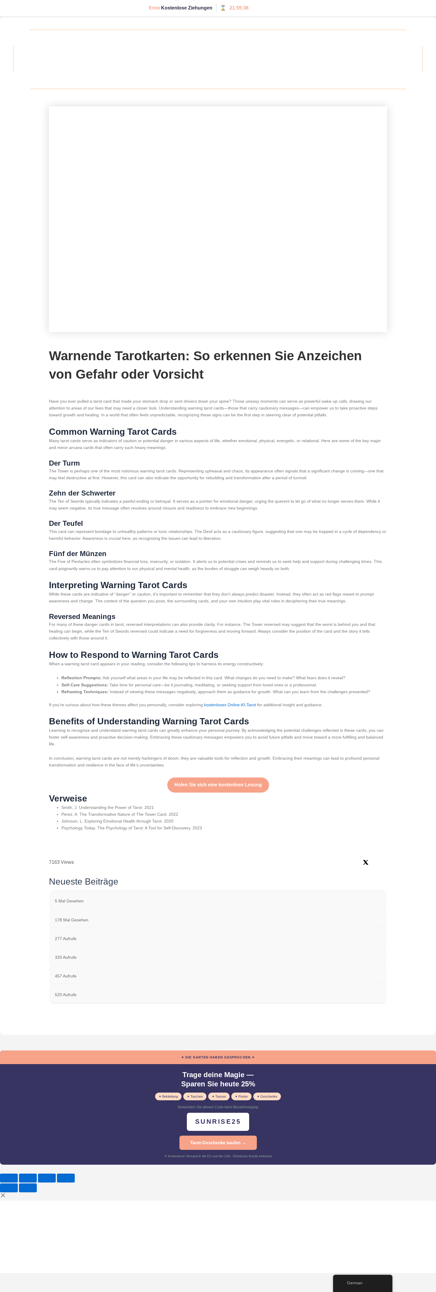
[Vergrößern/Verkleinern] (9, 1178)
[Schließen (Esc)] (66, 1178)
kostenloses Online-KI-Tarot (230, 704)
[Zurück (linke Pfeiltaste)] (9, 1187)
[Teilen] (47, 1178)
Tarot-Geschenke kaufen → (218, 1142)
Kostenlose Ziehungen (186, 7)
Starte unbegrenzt (274, 8)
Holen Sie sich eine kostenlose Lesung (218, 784)
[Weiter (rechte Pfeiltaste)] (28, 1187)
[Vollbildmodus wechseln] (28, 1178)
